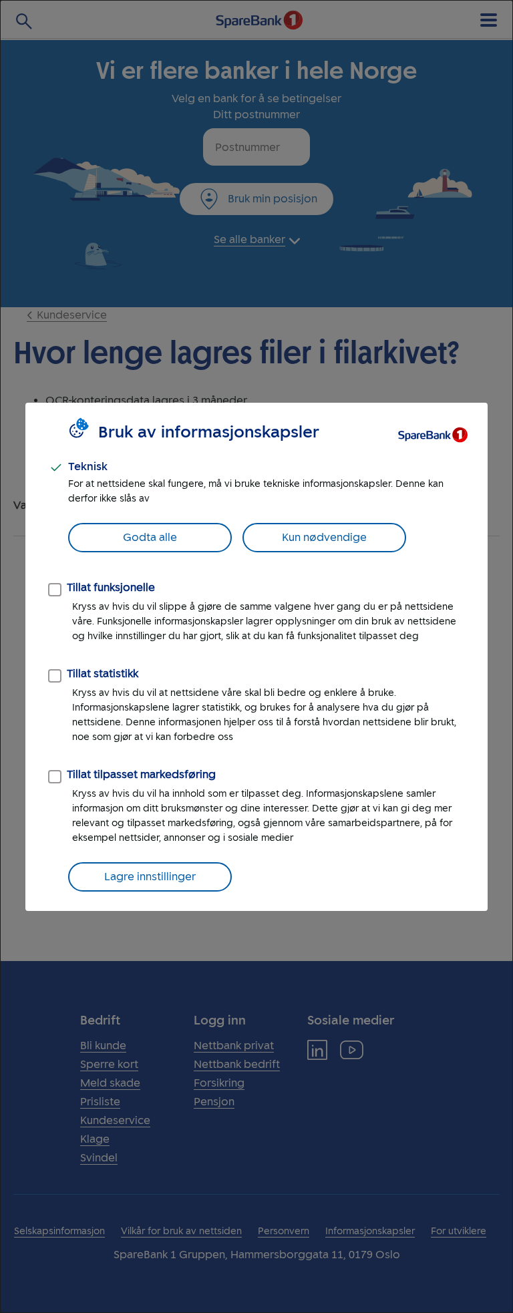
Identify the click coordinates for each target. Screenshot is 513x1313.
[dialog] (256, 656)
